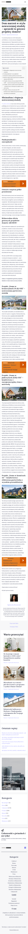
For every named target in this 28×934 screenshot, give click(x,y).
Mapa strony (14, 905)
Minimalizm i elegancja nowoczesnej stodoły (12, 71)
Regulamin (14, 901)
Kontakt (14, 899)
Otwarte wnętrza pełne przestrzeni (12, 75)
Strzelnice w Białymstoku (14, 880)
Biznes (3, 805)
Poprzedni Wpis (14, 623)
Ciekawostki (5, 808)
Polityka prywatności (14, 903)
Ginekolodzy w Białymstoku (15, 883)
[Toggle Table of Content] (23, 68)
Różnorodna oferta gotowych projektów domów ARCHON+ (14, 78)
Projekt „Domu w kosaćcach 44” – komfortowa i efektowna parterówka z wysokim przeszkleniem (13, 91)
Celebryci (14, 861)
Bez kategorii (5, 802)
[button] (25, 847)
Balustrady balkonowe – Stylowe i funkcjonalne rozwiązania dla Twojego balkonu (13, 712)
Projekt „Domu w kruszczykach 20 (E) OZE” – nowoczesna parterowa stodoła (13, 81)
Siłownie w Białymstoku (15, 889)
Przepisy (4, 810)
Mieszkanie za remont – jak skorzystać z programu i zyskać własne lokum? (14, 685)
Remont (4, 34)
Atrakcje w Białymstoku (15, 878)
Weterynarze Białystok (15, 876)
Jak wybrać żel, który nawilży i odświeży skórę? (14, 750)
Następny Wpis (14, 626)
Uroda (3, 818)
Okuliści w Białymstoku (15, 885)
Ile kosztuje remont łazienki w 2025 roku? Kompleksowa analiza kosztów (12, 657)
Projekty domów (6, 103)
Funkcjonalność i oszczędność (11, 74)
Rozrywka (4, 816)
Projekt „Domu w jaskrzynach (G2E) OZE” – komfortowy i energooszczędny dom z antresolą (14, 86)
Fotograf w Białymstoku (15, 887)
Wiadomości (5, 821)
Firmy (14, 874)
